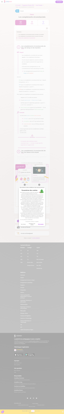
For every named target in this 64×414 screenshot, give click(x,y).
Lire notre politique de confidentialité (26, 219)
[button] (2, 411)
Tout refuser (23, 224)
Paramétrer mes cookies (32, 224)
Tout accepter (41, 224)
